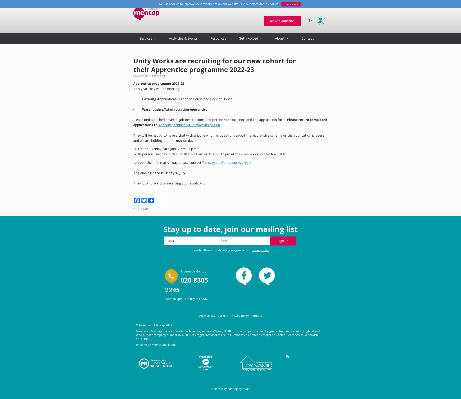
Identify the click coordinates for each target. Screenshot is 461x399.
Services (146, 38)
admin (161, 75)
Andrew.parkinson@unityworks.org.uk (189, 125)
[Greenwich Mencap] (146, 16)
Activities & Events (183, 38)
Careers (223, 316)
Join (311, 20)
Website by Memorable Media (156, 345)
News (145, 208)
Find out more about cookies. (259, 4)
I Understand (291, 4)
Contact (307, 38)
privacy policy (260, 250)
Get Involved (248, 38)
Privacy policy (240, 316)
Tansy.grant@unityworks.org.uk (227, 162)
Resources (218, 38)
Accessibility (207, 316)
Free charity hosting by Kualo (230, 389)
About (280, 38)
